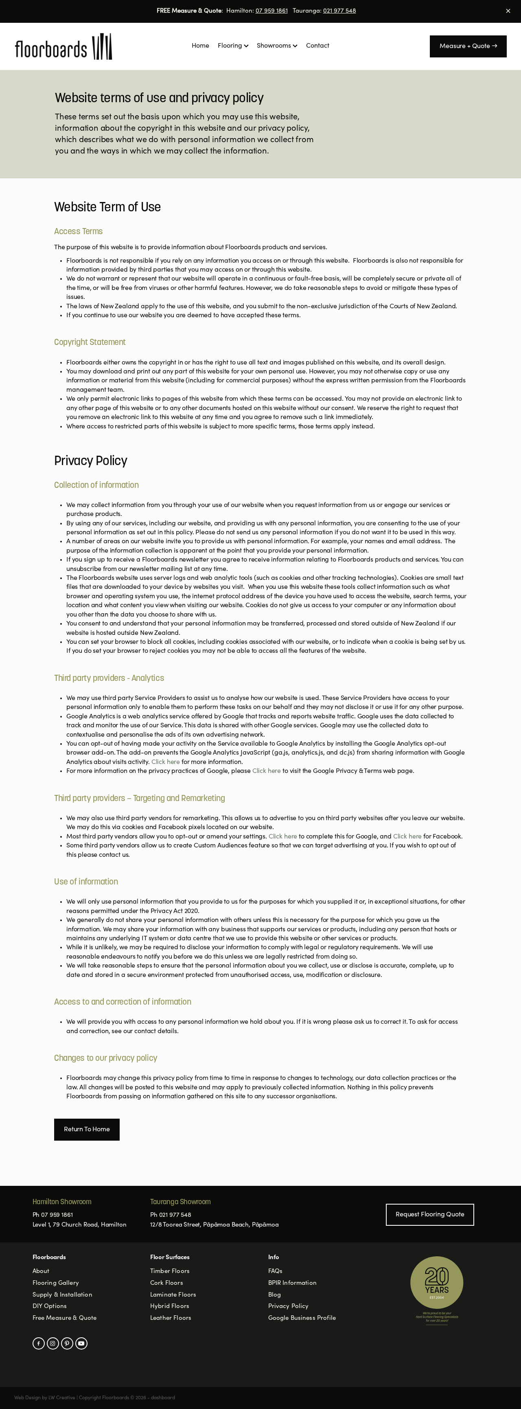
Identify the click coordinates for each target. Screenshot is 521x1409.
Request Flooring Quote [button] (430, 1214)
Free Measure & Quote (65, 1318)
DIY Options (50, 1307)
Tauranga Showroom (180, 1202)
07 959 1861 (272, 11)
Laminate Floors (173, 1295)
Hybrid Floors (169, 1307)
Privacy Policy (288, 1307)
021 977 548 (339, 11)
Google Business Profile (302, 1318)
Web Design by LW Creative (44, 1398)
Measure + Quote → (468, 46)
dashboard (163, 1398)
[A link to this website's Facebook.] (39, 1343)
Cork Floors (166, 1283)
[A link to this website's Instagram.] (53, 1343)
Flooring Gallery (56, 1283)
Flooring (231, 46)
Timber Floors (170, 1272)
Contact (317, 46)
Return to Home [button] (87, 1129)
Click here (166, 762)
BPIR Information (292, 1283)
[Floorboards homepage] (63, 46)
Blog (274, 1295)
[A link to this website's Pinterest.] (67, 1343)
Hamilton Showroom (62, 1202)
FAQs (275, 1272)
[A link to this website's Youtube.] (81, 1343)
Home (200, 46)
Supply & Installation (62, 1295)
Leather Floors (170, 1318)
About (41, 1272)
